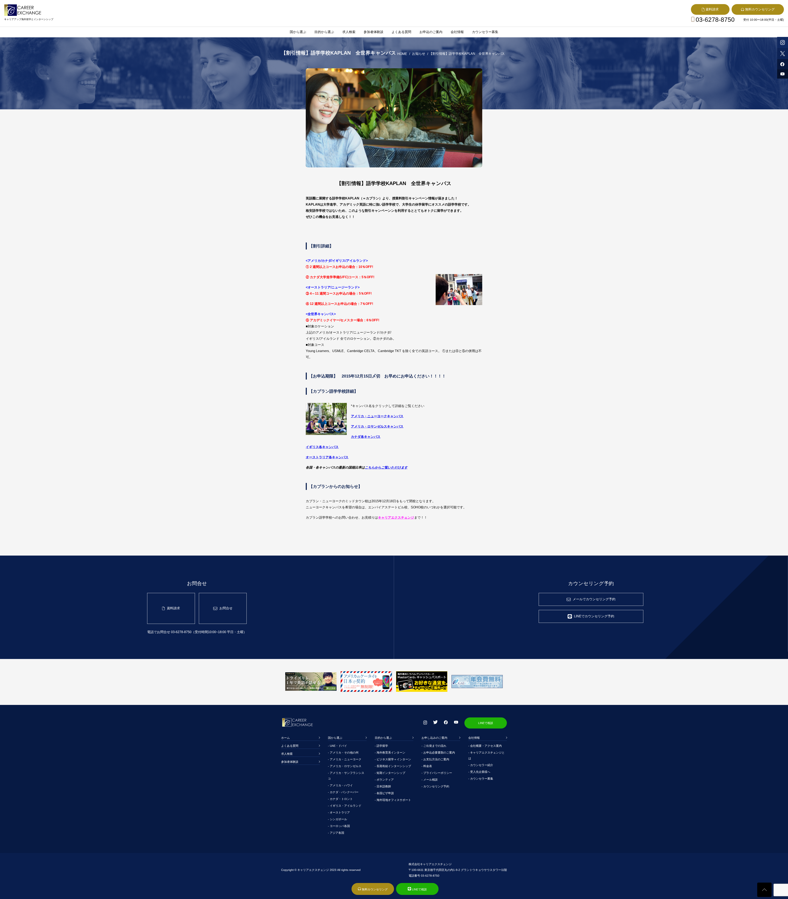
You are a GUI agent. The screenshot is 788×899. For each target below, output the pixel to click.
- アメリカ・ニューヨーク (344, 759)
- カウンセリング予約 (435, 786)
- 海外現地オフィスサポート (393, 800)
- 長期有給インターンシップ (393, 766)
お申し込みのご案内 (434, 737)
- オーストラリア (339, 812)
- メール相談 (429, 779)
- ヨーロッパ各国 (339, 826)
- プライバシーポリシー (436, 772)
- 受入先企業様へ (479, 771)
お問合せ (226, 608)
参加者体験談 (373, 32)
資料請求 (173, 608)
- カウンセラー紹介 (480, 765)
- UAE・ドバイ (337, 745)
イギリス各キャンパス (322, 447)
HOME (402, 54)
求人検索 (348, 32)
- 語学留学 (381, 745)
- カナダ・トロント (340, 799)
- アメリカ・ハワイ (340, 785)
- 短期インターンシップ (390, 772)
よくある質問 (401, 32)
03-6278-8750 (715, 19)
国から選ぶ (298, 32)
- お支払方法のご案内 (435, 759)
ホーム (285, 737)
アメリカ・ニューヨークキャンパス (377, 416)
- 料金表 (426, 766)
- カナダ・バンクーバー (343, 792)
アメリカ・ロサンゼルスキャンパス (377, 426)
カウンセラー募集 (485, 32)
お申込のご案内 (430, 32)
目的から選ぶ (324, 32)
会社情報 (457, 32)
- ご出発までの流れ (433, 745)
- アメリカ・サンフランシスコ (346, 775)
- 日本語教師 (383, 786)
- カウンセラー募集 (480, 778)
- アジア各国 (336, 832)
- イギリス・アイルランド (344, 805)
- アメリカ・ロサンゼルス (344, 766)
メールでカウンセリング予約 (594, 599)
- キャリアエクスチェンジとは (486, 755)
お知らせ (418, 53)
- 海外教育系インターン (390, 752)
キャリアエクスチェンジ (396, 517)
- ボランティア (384, 779)
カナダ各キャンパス (365, 436)
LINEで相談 (485, 723)
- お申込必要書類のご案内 (438, 752)
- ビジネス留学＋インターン (393, 759)
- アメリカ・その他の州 (343, 752)
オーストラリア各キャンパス (327, 457)
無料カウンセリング (374, 889)
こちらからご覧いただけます (386, 467)
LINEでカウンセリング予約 (594, 616)
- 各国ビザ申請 (384, 793)
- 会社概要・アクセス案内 (485, 745)
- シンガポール (337, 819)
